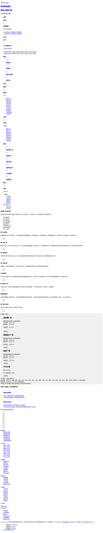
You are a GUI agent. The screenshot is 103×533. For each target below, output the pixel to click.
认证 (4, 37)
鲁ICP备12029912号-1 (88, 522)
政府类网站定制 (7, 440)
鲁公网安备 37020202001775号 (69, 522)
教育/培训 (8, 100)
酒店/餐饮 (8, 105)
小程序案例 (9, 112)
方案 (4, 117)
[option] (52, 326)
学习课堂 (5, 481)
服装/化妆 (8, 132)
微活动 (8, 80)
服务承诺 (8, 199)
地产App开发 (6, 455)
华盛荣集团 (6, 517)
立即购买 (5, 331)
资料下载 (8, 206)
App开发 (3, 443)
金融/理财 (8, 135)
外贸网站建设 (6, 438)
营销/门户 (8, 130)
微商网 (5, 514)
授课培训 (8, 179)
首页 (4, 17)
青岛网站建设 (6, 6)
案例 (4, 87)
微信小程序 (9, 74)
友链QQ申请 (6, 519)
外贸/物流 (8, 140)
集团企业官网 (6, 432)
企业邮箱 (8, 173)
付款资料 (5, 497)
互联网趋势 (6, 482)
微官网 (8, 68)
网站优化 (5, 471)
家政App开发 (6, 453)
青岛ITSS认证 (6, 484)
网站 (4, 20)
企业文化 (8, 198)
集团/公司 (8, 98)
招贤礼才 (5, 495)
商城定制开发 (6, 437)
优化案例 (8, 108)
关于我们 (8, 196)
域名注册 (8, 161)
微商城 (8, 62)
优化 (4, 83)
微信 (4, 56)
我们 (4, 182)
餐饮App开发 (6, 446)
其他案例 (8, 113)
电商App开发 (6, 445)
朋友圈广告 (9, 150)
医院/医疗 (8, 103)
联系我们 (8, 203)
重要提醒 (5, 477)
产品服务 (3, 459)
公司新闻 (5, 479)
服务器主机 (9, 167)
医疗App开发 (6, 450)
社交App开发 (6, 456)
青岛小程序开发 (6, 10)
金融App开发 (6, 448)
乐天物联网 (6, 512)
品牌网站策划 (6, 433)
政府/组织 (8, 102)
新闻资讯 (3, 476)
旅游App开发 (6, 451)
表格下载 (5, 499)
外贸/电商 (8, 107)
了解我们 (3, 487)
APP (4, 40)
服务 (4, 144)
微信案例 (8, 110)
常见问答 (8, 208)
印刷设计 (8, 155)
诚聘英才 (8, 201)
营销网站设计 (6, 435)
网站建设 (3, 430)
